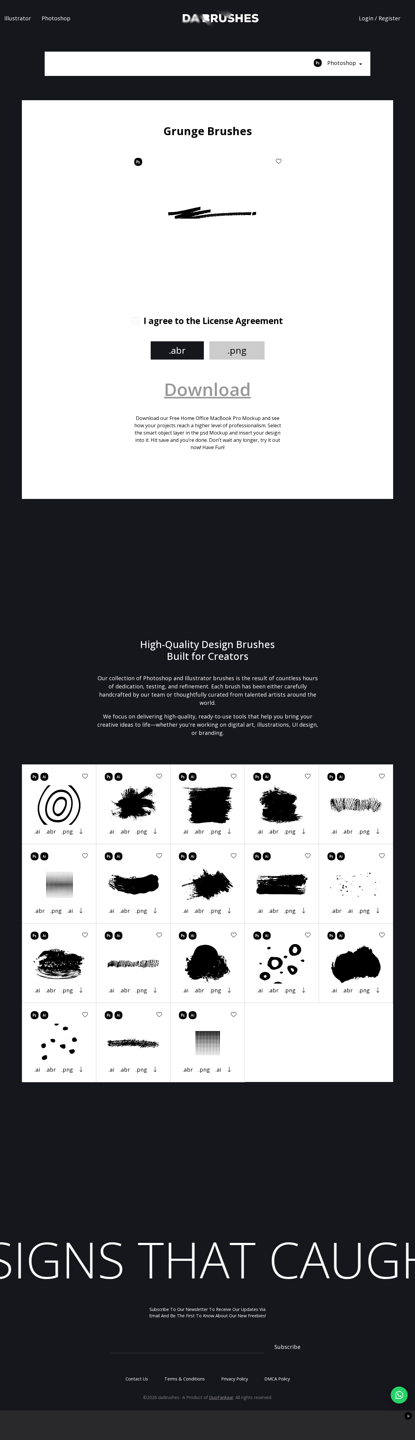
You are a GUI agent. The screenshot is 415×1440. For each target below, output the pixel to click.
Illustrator (17, 18)
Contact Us (136, 1379)
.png (237, 350)
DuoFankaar (221, 1397)
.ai (37, 831)
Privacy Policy (234, 1379)
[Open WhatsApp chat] (399, 1395)
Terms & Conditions (184, 1379)
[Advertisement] (89, 216)
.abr (177, 350)
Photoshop (56, 18)
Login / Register (379, 18)
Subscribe (287, 1346)
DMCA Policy (277, 1379)
